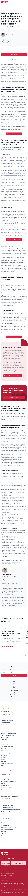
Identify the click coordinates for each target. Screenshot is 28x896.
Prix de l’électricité (5, 811)
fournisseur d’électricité (21, 158)
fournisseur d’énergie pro (10, 101)
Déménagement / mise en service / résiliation (11, 627)
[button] (20, 655)
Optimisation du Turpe (6, 787)
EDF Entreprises (22, 114)
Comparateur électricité (7, 805)
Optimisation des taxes (6, 777)
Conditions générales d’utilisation (8, 873)
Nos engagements (5, 722)
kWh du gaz (24, 319)
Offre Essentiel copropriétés (7, 753)
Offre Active (4, 748)
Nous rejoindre (4, 726)
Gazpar (3, 271)
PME (2, 768)
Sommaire (14, 59)
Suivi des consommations (7, 789)
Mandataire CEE (5, 785)
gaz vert (16, 367)
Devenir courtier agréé (5, 870)
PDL (19, 217)
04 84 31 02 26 (14, 54)
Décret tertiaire (4, 792)
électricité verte (7, 360)
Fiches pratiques (5, 833)
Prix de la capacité (5, 818)
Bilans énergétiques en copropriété (9, 796)
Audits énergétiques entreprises (8, 781)
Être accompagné (14, 397)
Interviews (3, 831)
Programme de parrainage (7, 735)
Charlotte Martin (11, 34)
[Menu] (25, 2)
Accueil (2, 5)
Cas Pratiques (4, 838)
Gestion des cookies (5, 880)
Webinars (3, 835)
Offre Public (4, 755)
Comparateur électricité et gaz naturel (10, 809)
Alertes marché (4, 794)
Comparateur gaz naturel (7, 807)
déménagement (5, 99)
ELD (13, 289)
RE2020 (3, 783)
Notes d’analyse (5, 825)
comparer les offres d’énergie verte (12, 375)
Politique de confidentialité (6, 875)
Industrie (3, 759)
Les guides (7, 5)
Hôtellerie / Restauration (7, 763)
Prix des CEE (4, 816)
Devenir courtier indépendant (8, 729)
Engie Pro (12, 116)
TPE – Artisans (4, 765)
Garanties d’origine (5, 798)
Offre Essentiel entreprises (7, 746)
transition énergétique (17, 352)
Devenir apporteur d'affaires (7, 731)
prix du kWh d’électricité (12, 319)
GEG (25, 460)
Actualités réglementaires (7, 829)
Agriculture (3, 761)
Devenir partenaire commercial (8, 733)
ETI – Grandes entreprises (7, 770)
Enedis (14, 260)
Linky (13, 270)
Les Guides (3, 840)
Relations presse (5, 737)
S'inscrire (14, 675)
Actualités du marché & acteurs (8, 827)
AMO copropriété (5, 779)
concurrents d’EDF (7, 317)
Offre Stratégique (5, 751)
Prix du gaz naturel (5, 814)
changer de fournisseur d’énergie (16, 107)
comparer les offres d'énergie (14, 133)
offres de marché (7, 313)
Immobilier (3, 757)
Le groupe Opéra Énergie (7, 720)
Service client (4, 739)
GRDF (19, 260)
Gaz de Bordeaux (17, 460)
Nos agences (4, 724)
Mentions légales (4, 877)
